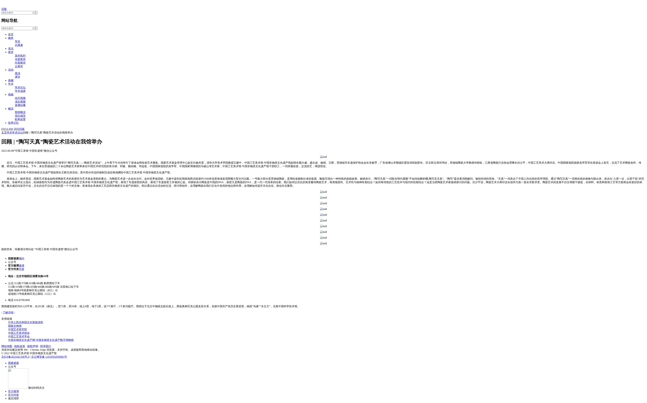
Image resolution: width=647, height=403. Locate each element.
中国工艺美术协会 (19, 332)
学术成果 (20, 91)
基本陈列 (20, 55)
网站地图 (6, 346)
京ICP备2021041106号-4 (15, 356)
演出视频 (20, 101)
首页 (10, 34)
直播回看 (20, 105)
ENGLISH (7, 129)
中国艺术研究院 (17, 329)
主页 (4, 132)
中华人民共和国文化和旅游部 (25, 322)
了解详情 (8, 312)
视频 (10, 94)
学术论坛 (20, 87)
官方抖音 (13, 394)
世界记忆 (13, 122)
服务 (10, 38)
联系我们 (45, 346)
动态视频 (20, 98)
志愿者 (19, 45)
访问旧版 (19, 129)
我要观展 (13, 363)
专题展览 (20, 59)
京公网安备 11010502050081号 (49, 356)
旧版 (4, 9)
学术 (10, 83)
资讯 (10, 48)
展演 (17, 73)
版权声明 (32, 346)
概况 (10, 108)
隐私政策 (19, 346)
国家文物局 (15, 325)
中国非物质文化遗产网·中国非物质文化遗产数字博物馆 (41, 340)
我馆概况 (20, 112)
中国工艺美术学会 (19, 336)
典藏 (10, 80)
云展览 (19, 66)
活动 (10, 69)
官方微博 (13, 391)
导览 (17, 41)
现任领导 (20, 115)
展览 (10, 52)
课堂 (17, 76)
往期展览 (20, 62)
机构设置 (20, 119)
